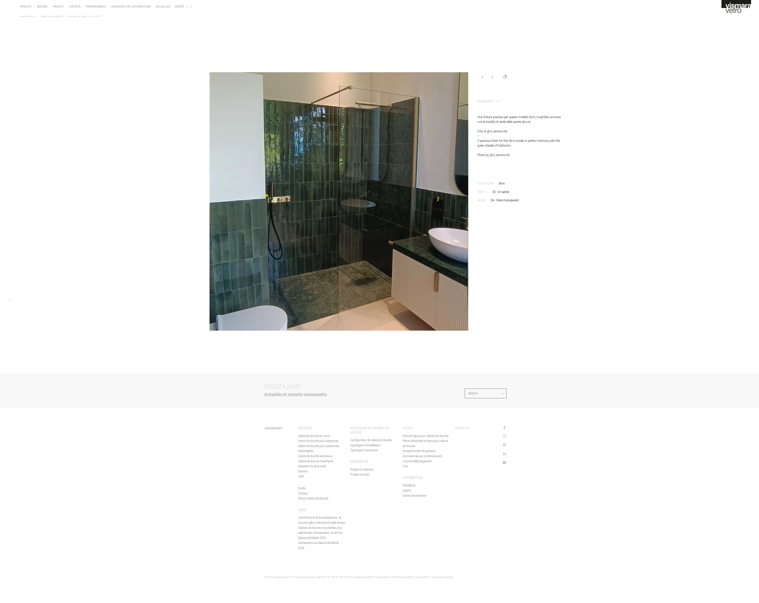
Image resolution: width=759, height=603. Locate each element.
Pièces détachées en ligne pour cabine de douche (425, 443)
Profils (302, 488)
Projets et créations (362, 469)
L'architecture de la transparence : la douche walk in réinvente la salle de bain (322, 520)
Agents (407, 490)
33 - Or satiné (500, 191)
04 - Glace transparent (505, 200)
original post (486, 101)
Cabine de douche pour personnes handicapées (318, 448)
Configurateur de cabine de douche (371, 440)
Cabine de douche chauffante (315, 461)
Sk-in (502, 183)
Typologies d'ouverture (364, 450)
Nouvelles (163, 6)
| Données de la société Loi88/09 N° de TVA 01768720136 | (321, 577)
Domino (303, 471)
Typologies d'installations (365, 445)
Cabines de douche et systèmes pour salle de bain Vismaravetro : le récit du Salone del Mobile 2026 (320, 533)
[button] (10, 301)
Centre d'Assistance (414, 495)
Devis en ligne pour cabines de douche (425, 436)
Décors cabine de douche (313, 498)
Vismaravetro (27, 16)
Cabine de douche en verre (314, 436)
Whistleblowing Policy (402, 577)
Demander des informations (131, 6)
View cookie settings (442, 577)
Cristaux (303, 493)
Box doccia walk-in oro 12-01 (85, 16)
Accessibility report (363, 577)
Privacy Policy (382, 577)
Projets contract (360, 474)
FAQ (405, 466)
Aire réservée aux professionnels (422, 456)
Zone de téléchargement (417, 461)
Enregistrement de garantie (419, 451)
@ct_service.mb (497, 131)
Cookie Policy (423, 577)
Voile (301, 476)
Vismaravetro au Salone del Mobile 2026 (318, 545)
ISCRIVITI (473, 393)
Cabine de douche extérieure (315, 456)
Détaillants (409, 485)
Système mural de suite (312, 466)
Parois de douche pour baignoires (318, 441)
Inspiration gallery (52, 16)
